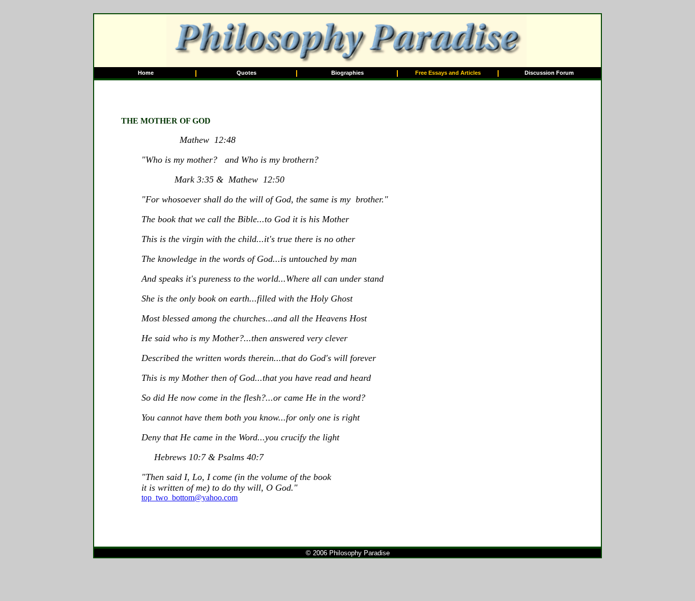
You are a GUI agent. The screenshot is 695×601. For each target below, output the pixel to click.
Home (146, 73)
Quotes (246, 73)
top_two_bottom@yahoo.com (189, 497)
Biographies (347, 73)
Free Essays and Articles (448, 73)
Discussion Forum (549, 73)
